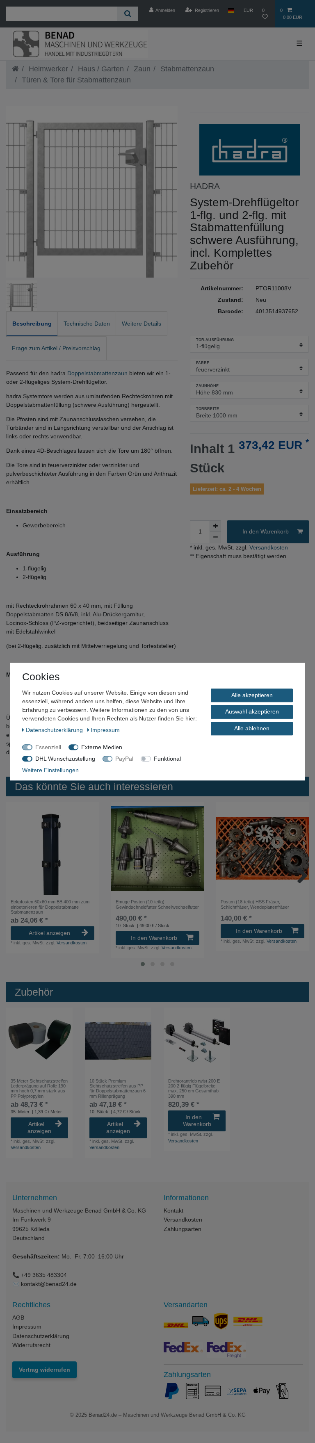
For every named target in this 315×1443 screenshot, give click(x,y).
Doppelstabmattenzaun (97, 373)
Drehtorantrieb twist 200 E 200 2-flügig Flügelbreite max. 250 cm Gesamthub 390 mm (194, 1088)
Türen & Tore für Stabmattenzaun (75, 80)
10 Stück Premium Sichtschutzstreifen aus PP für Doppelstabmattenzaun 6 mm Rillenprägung (117, 1088)
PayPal (124, 758)
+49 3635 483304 (44, 1275)
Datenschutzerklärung (40, 1336)
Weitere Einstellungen (50, 770)
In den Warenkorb (265, 531)
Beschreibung (32, 323)
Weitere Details (141, 323)
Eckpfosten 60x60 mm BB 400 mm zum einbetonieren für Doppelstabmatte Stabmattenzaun (50, 906)
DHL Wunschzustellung (65, 758)
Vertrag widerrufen (44, 1369)
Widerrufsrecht (31, 1345)
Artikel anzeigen (49, 933)
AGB (18, 1317)
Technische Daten (87, 323)
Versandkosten (268, 547)
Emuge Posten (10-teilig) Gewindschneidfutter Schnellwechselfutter (157, 904)
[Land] (231, 10)
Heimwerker (47, 69)
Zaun (141, 69)
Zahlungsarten (182, 1229)
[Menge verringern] (215, 537)
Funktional (167, 758)
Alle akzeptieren (252, 695)
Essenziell (48, 747)
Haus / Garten (100, 69)
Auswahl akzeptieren (252, 711)
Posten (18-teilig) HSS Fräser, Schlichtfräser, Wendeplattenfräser (255, 904)
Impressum (26, 1326)
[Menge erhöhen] (215, 526)
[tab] (32, 323)
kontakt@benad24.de (49, 1284)
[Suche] (127, 14)
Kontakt (173, 1210)
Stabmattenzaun (186, 69)
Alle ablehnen (251, 728)
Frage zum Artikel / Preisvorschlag (56, 348)
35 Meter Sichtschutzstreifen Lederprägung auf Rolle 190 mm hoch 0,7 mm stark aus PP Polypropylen (39, 1088)
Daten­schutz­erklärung (55, 730)
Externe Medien (101, 747)
